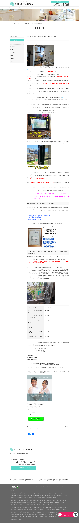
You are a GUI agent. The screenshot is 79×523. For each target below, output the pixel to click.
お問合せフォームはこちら (25, 467)
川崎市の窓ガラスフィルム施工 (15, 519)
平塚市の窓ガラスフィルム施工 (50, 509)
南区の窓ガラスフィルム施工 (38, 502)
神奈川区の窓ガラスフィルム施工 (16, 504)
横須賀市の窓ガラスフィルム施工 (16, 512)
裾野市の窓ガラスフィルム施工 (28, 507)
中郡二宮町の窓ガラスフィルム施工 (31, 516)
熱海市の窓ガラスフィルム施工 (39, 507)
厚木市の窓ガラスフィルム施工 (61, 509)
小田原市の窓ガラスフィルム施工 (16, 507)
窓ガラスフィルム (40, 8)
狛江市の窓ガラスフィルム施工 (27, 495)
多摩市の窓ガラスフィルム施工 (63, 493)
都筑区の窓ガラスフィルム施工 (28, 504)
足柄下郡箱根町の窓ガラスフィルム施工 (42, 512)
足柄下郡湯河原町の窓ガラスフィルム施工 (45, 516)
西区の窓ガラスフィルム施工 (60, 502)
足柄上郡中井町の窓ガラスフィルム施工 (17, 514)
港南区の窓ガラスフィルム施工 (27, 502)
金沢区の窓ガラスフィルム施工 (61, 500)
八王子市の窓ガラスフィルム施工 (62, 495)
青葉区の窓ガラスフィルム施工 (38, 500)
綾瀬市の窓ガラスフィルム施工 (27, 509)
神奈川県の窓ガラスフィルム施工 (39, 497)
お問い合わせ (71, 8)
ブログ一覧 (49, 8)
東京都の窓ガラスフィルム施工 (28, 493)
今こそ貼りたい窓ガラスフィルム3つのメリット (59, 428)
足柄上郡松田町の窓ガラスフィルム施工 (46, 514)
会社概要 (56, 8)
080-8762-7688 (62, 4)
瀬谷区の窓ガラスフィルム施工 (26, 500)
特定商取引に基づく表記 (46, 486)
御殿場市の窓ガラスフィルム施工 (51, 507)
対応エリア (21, 8)
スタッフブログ (35, 38)
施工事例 (12, 49)
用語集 (11, 43)
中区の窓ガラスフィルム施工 (49, 502)
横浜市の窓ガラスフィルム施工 (39, 504)
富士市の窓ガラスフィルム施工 (63, 507)
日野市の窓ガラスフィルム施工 (15, 497)
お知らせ (12, 58)
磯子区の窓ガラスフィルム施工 (15, 502)
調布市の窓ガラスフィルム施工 (38, 495)
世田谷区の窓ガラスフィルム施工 (16, 493)
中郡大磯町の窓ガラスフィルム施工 (29, 512)
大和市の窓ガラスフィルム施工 (38, 509)
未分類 (41, 38)
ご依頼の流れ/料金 (12, 8)
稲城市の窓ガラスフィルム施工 (51, 493)
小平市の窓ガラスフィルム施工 (15, 495)
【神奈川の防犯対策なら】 (39, 11)
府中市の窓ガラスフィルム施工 (50, 495)
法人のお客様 (63, 8)
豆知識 (11, 55)
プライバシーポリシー (37, 486)
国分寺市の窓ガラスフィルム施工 (39, 493)
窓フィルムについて (47, 38)
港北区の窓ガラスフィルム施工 (49, 500)
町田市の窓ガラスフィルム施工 (27, 497)
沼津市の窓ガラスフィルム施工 (15, 509)
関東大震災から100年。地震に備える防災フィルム (37, 428)
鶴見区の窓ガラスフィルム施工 (51, 497)
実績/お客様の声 (30, 8)
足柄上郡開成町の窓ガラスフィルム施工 (17, 516)
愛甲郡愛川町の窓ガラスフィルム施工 (52, 504)
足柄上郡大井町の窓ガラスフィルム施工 (31, 514)
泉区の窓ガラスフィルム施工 (15, 500)
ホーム (4, 8)
